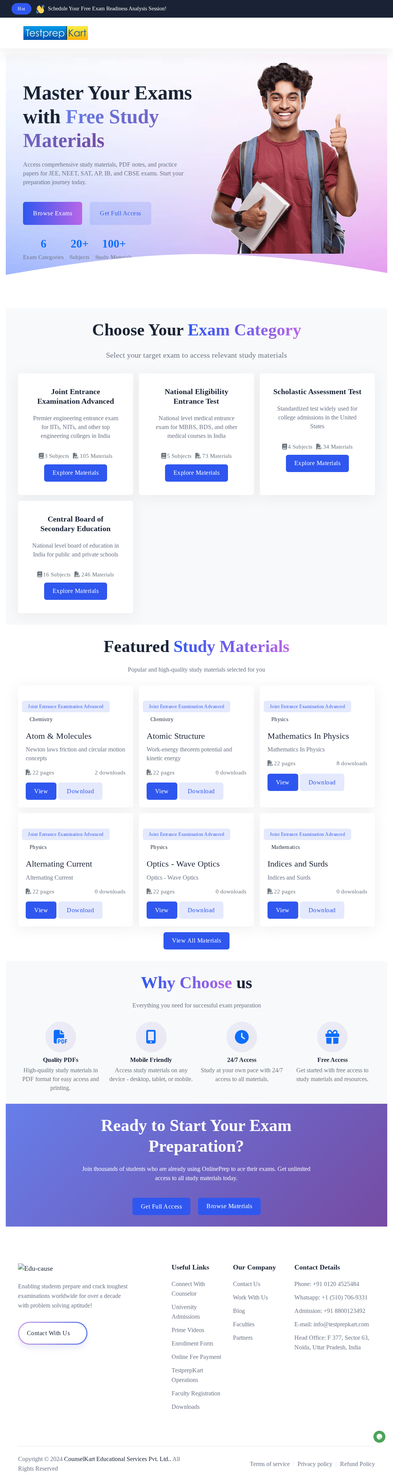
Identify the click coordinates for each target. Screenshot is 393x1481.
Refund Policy (357, 1464)
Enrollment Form (192, 1343)
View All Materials (196, 940)
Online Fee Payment (196, 1357)
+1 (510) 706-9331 (345, 1297)
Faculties (243, 1324)
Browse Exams (52, 213)
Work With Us (250, 1297)
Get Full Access (161, 1206)
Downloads (186, 1406)
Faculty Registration (196, 1393)
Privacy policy (314, 1464)
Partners (243, 1337)
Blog (239, 1311)
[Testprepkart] (358, 33)
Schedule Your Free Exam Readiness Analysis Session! (107, 9)
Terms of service (270, 1464)
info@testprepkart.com (341, 1324)
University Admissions (186, 1312)
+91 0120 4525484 (336, 1284)
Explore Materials (76, 472)
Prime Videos (188, 1330)
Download (80, 791)
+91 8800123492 (344, 1311)
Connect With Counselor (188, 1289)
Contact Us (246, 1284)
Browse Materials (229, 1206)
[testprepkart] (373, 33)
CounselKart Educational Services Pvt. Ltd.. (117, 1459)
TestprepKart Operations (187, 1375)
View (41, 791)
